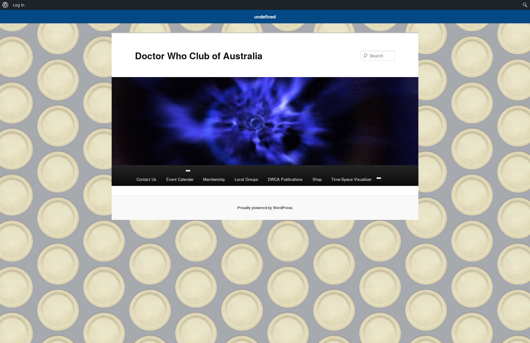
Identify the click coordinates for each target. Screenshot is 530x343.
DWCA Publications (285, 179)
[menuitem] (5, 5)
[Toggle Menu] (188, 171)
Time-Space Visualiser (351, 179)
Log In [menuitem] (19, 4)
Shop (317, 179)
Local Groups (246, 179)
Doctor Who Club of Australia (199, 55)
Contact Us (146, 179)
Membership (214, 179)
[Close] (378, 178)
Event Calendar (180, 179)
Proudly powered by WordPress (265, 207)
